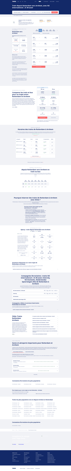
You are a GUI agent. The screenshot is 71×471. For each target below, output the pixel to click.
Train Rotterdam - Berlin (27, 384)
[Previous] (23, 181)
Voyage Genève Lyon (50, 458)
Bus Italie (25, 462)
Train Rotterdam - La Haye (51, 410)
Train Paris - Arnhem (39, 412)
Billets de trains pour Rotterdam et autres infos (19, 393)
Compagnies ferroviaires (16, 454)
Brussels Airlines (38, 459)
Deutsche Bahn (14, 457)
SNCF (13, 455)
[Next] (57, 30)
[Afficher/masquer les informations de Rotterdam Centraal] (57, 361)
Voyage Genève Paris (50, 457)
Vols (22, 1)
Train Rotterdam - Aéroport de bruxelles (30, 408)
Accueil (13, 430)
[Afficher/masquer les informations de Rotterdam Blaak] (57, 366)
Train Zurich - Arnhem (15, 414)
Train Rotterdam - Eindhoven (51, 384)
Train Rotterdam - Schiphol (16, 384)
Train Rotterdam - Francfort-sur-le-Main (18, 408)
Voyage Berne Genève (50, 461)
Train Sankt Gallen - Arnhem (40, 415)
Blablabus (25, 454)
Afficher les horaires (16, 51)
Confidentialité (37, 468)
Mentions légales (22, 468)
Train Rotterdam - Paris (15, 403)
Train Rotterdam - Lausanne (40, 404)
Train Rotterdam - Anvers (28, 412)
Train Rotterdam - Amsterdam (28, 404)
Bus (20, 1)
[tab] (36, 33)
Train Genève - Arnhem (50, 412)
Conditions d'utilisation (30, 468)
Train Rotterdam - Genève (39, 403)
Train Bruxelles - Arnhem (16, 415)
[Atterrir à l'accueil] (14, 1)
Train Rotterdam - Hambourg (51, 406)
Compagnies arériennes (39, 455)
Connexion (57, 1)
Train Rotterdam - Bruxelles (40, 384)
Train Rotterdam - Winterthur (16, 412)
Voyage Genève (49, 454)
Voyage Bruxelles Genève (51, 459)
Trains (18, 1)
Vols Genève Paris (38, 454)
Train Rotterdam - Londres (28, 403)
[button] (33, 12)
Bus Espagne (26, 458)
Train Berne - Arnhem (50, 414)
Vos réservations (46, 1)
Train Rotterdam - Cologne (28, 410)
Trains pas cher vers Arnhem (22, 430)
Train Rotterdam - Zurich (51, 403)
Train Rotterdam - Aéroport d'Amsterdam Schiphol (43, 408)
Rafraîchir (35, 135)
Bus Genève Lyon (27, 457)
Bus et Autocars (26, 452)
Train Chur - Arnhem (50, 415)
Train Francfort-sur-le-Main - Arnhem (29, 415)
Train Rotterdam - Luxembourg (52, 408)
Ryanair (37, 461)
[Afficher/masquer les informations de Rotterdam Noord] (57, 370)
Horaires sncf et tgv (15, 461)
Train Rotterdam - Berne (51, 404)
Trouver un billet (16, 41)
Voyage (48, 452)
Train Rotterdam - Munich (39, 406)
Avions (37, 452)
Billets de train (14, 452)
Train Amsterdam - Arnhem (40, 414)
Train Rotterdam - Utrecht (16, 410)
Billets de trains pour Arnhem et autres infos (43, 393)
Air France (37, 457)
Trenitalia (13, 459)
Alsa (24, 455)
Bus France (26, 459)
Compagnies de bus (27, 461)
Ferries (25, 1)
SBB (13, 458)
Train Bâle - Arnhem (27, 414)
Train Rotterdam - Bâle (15, 404)
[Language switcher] (40, 1)
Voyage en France (50, 455)
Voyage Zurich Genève (51, 462)
